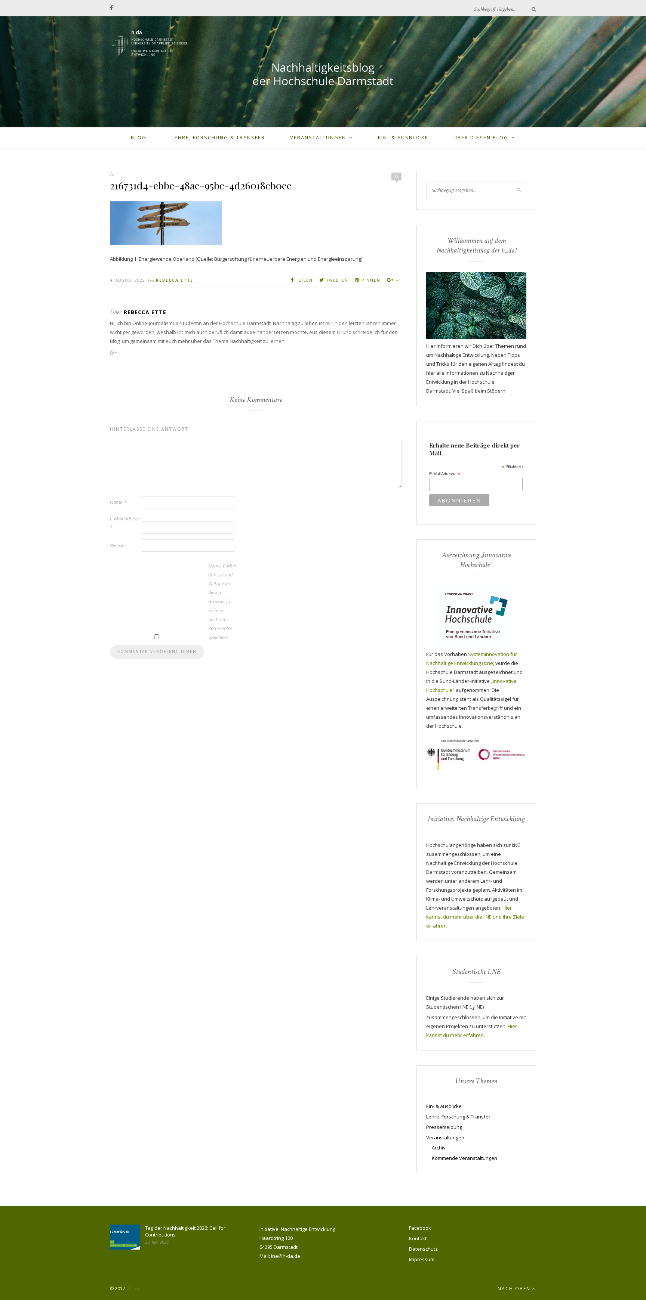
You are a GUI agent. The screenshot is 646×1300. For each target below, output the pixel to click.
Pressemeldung (444, 1127)
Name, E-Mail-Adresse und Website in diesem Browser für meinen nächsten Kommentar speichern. (222, 601)
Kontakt (418, 1238)
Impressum (421, 1259)
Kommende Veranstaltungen (464, 1158)
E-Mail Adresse (444, 474)
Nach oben (515, 1288)
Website (118, 545)
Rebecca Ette (174, 280)
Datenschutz (423, 1248)
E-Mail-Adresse (125, 523)
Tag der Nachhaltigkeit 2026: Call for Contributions (185, 1231)
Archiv (439, 1147)
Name (118, 502)
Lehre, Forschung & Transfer (218, 137)
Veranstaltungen (318, 137)
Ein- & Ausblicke (403, 137)
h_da (134, 1288)
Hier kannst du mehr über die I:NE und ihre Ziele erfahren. (475, 916)
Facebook (420, 1228)
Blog (139, 137)
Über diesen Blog (480, 137)
